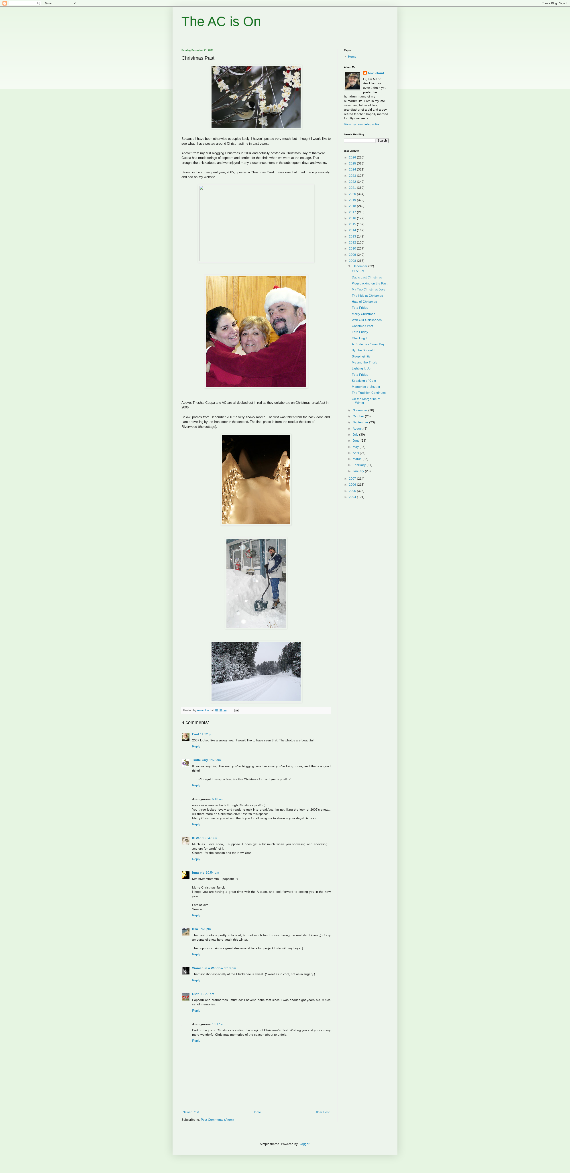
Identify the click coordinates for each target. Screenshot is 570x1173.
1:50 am (215, 760)
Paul (195, 734)
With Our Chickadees (367, 320)
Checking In (360, 338)
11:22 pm (206, 734)
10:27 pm (207, 994)
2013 (353, 236)
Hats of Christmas (364, 301)
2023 (353, 175)
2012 (353, 242)
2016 (353, 218)
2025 (353, 163)
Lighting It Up (361, 368)
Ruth (196, 994)
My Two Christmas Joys (368, 289)
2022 (353, 181)
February (359, 465)
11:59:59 (358, 271)
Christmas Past (362, 326)
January (359, 471)
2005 (353, 491)
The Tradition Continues (369, 392)
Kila (195, 929)
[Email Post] (236, 710)
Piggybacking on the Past (369, 283)
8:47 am (211, 838)
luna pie (198, 872)
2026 (353, 157)
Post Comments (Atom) (217, 1119)
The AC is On (221, 21)
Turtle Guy (200, 760)
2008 (353, 260)
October (359, 416)
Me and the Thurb (364, 362)
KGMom (198, 838)
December (360, 266)
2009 (353, 254)
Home (256, 1112)
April (356, 453)
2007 (353, 478)
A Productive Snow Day (368, 344)
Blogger (304, 1144)
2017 (353, 212)
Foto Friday (360, 307)
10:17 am (218, 1024)
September (361, 422)
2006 (353, 484)
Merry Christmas (363, 314)
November (360, 410)
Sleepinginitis (361, 356)
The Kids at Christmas (367, 295)
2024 (353, 169)
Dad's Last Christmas (367, 277)
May (356, 446)
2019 (353, 200)
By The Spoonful (363, 350)
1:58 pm (205, 929)
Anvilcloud (376, 73)
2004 (353, 497)
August (358, 428)
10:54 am (212, 872)
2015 (353, 224)
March (357, 459)
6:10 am (218, 799)
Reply (196, 746)
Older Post (322, 1112)
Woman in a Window (207, 968)
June (356, 440)
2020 (353, 194)
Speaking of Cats (364, 380)
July (356, 434)
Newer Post (191, 1112)
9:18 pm (230, 968)
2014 (353, 230)
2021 (353, 187)
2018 (353, 206)
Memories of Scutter (366, 386)
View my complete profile (361, 124)
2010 (353, 248)
